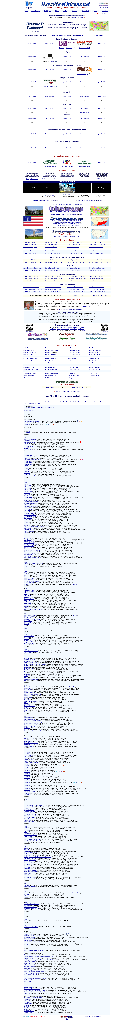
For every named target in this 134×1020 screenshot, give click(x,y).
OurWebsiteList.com (51, 378)
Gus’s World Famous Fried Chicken (34, 609)
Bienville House (28, 422)
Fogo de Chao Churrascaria (31, 581)
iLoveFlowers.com (50, 358)
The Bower (27, 851)
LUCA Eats (27, 674)
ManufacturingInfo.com (29, 373)
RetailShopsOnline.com (95, 363)
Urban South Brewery (30, 886)
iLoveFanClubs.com (51, 369)
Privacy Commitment (63, 329)
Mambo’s (26, 691)
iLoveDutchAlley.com (52, 268)
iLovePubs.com (27, 363)
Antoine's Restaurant (29, 442)
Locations (69, 48)
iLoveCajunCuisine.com (31, 287)
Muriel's (26, 711)
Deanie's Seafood (29, 541)
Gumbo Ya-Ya (28, 603)
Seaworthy (27, 830)
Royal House (27, 820)
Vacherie (26, 893)
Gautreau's (27, 594)
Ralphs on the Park (29, 807)
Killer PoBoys (27, 652)
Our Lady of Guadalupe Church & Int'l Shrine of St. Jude (39, 960)
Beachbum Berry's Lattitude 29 (32, 421)
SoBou (25, 832)
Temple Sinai (27, 968)
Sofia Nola (27, 833)
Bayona (26, 458)
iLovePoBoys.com (95, 289)
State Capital (57, 236)
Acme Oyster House (29, 440)
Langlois (26, 665)
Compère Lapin (28, 518)
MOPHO (26, 703)
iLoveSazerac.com (95, 291)
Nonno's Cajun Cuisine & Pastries (33, 731)
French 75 (26, 584)
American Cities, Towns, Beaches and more (66, 212)
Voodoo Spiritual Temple (30, 975)
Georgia (59, 222)
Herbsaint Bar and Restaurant (32, 619)
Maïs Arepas (27, 689)
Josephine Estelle (29, 642)
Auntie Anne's (27, 449)
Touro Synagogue (28, 970)
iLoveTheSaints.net (77, 387)
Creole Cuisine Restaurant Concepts (34, 526)
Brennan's (26, 465)
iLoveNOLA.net (103, 13)
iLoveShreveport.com (96, 247)
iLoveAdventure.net (28, 367)
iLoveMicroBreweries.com (96, 360)
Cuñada (26, 532)
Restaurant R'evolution (30, 811)
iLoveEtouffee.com (51, 289)
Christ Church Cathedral (30, 955)
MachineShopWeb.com (51, 373)
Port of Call (27, 793)
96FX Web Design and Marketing (33, 997)
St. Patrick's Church (29, 966)
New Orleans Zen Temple (30, 958)
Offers (57, 11)
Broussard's (27, 471)
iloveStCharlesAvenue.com (75, 262)
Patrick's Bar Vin (28, 759)
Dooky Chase (27, 556)
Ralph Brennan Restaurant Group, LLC (34, 805)
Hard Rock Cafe (28, 616)
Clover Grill (27, 510)
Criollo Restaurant (29, 531)
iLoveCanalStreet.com (30, 281)
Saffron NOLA (27, 827)
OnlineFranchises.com (73, 363)
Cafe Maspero (28, 491)
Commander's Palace (30, 515)
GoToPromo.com (94, 378)
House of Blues (28, 621)
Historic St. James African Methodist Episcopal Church (39, 956)
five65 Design (27, 1006)
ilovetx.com (48, 352)
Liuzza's (26, 671)
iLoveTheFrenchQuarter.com (32, 268)
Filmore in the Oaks (29, 578)
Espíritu (26, 565)
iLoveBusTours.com (29, 253)
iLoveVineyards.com (73, 360)
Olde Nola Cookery (29, 738)
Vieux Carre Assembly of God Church (34, 971)
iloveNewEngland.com (51, 354)
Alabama (52, 220)
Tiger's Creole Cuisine (30, 870)
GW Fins (26, 605)
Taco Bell (26, 849)
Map (80, 214)
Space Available (32, 43)
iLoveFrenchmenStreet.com (32, 262)
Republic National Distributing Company (35, 990)
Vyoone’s (26, 897)
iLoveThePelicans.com (52, 387)
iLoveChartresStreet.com (53, 276)
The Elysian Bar (28, 854)
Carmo (25, 500)
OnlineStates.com (61, 327)
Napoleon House (28, 717)
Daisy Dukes (27, 538)
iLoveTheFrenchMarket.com (32, 270)
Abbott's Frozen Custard (30, 439)
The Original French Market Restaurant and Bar (37, 857)
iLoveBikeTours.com (30, 251)
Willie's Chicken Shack (30, 907)
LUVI (25, 680)
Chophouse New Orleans (31, 506)
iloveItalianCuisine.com (96, 287)
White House (54, 214)
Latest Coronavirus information (45, 407)
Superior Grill (27, 838)
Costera (26, 523)
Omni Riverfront (28, 741)
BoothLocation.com (50, 375)
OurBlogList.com (72, 378)
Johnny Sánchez (28, 640)
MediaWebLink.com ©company (76, 327)
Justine (26, 644)
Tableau (26, 848)
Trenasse (26, 874)
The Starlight (27, 865)
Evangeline (27, 566)
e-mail (74, 17)
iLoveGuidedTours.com (52, 253)
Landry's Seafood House (30, 662)
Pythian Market (28, 794)
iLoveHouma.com (51, 242)
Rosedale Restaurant (30, 817)
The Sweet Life (28, 867)
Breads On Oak (28, 464)
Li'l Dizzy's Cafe (28, 668)
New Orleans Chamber (30, 409)
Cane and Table (28, 499)
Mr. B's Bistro (27, 707)
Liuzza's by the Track (30, 670)
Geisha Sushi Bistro (29, 596)
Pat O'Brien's (27, 756)
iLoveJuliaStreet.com (51, 260)
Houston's (26, 624)
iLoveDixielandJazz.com (96, 268)
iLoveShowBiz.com (72, 367)
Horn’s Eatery (27, 622)
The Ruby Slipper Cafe (30, 860)
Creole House (27, 528)
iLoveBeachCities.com (95, 354)
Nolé (25, 729)
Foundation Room (29, 582)
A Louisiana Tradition (49, 86)
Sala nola (26, 829)
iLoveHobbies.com (50, 367)
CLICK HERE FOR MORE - (46, 200)
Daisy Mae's (27, 540)
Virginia (68, 225)
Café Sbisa (27, 494)
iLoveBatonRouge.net (30, 244)
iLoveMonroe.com (95, 242)
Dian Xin (26, 547)
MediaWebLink (29, 331)
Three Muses (27, 868)
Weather (80, 35)
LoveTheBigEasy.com (100, 295)
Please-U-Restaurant (29, 791)
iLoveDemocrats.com (73, 348)
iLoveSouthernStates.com (74, 354)
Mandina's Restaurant (30, 692)
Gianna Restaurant (29, 599)
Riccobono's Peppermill (30, 814)
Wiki (41, 289)
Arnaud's (26, 443)
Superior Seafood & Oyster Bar (32, 839)
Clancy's (26, 507)
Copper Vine (27, 521)
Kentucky (65, 222)
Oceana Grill (27, 737)
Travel (95, 11)
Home (26, 11)
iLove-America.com (50, 348)
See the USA (104, 7)
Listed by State (102, 179)
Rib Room (26, 818)
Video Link (50, 195)
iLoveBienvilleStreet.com (31, 276)
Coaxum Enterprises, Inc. (31, 512)
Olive (25, 740)
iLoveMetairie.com (73, 247)
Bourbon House (28, 462)
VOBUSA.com (93, 373)
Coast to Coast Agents (50, 166)
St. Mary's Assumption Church (32, 965)
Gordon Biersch (28, 600)
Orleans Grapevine (29, 746)
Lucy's (26, 676)
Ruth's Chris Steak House (31, 816)
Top (67, 1019)
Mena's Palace (28, 697)
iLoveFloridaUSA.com (51, 350)
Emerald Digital (28, 1003)
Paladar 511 (27, 752)
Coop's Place (27, 519)
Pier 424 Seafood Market (31, 762)
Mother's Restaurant (29, 706)
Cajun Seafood (28, 496)
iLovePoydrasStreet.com (74, 260)
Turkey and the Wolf (29, 879)
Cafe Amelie (27, 484)
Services (74, 11)
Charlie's (26, 504)
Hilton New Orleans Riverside (32, 935)
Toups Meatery (28, 873)
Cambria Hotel (28, 497)
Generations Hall (28, 597)
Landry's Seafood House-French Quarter (35, 664)
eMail (84, 330)
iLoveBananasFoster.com (31, 289)
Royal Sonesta (28, 993)
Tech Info (53, 329)
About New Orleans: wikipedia (60, 35)
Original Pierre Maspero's (31, 743)
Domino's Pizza (28, 554)
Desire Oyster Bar (29, 546)
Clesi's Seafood (28, 509)
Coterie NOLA (27, 525)
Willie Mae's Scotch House (31, 908)
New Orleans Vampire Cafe (31, 725)
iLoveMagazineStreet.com (53, 262)
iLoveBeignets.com (29, 291)
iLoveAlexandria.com (30, 242)
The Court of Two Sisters (31, 852)
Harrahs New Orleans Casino (32, 989)
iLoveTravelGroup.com (95, 367)
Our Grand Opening (67, 166)
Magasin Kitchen (28, 688)
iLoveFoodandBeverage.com (31, 360)
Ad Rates (81, 329)
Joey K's (26, 639)
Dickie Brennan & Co (30, 549)
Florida (54, 222)
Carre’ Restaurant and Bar (31, 501)
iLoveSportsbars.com (51, 363)
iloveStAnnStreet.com (96, 276)
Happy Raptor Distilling (30, 615)
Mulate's (26, 710)
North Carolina (62, 223)
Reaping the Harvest (29, 961)
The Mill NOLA (28, 855)
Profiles (65, 11)
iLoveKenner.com (51, 244)
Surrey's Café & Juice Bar (31, 841)
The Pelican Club (28, 858)
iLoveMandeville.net (73, 244)
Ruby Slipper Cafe (29, 821)
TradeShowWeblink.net (29, 375)
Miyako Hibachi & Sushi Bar (32, 701)
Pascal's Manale (28, 755)
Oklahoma (70, 223)
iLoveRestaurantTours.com (75, 253)
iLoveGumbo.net (50, 291)
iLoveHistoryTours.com (74, 251)
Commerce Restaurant (30, 516)
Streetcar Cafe (28, 836)
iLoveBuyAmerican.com (30, 358)
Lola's (25, 673)
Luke (25, 677)
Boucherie (26, 470)
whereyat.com (28, 412)
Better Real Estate (84, 112)
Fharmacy (26, 576)
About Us (105, 11)
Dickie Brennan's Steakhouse (32, 550)
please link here (86, 306)
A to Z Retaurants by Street (31, 403)
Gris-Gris (26, 606)
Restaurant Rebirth (29, 813)
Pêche (25, 761)
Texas (63, 225)
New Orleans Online (29, 410)
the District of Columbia (75, 220)
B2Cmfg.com (71, 373)
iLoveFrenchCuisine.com (75, 287)
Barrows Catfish (28, 456)
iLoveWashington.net (29, 354)
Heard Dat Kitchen (29, 618)
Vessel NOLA (27, 895)
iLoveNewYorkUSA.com (30, 352)
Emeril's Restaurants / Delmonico (33, 563)
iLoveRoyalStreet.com (74, 281)
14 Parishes (27, 432)
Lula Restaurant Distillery (31, 679)
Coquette (26, 522)
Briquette (26, 468)
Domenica (26, 552)
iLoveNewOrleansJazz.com (97, 270)
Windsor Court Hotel (29, 946)
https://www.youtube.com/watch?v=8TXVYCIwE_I (67, 204)
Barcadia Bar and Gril (30, 455)
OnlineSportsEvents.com (30, 369)
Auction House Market (30, 446)
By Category (47, 11)
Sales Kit (87, 1016)
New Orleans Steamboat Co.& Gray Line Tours (37, 992)
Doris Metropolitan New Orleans (33, 557)
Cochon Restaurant (29, 513)
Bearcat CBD (27, 461)
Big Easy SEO (28, 1000)
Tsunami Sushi (28, 876)
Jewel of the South (29, 636)
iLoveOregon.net (93, 352)
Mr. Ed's (26, 709)
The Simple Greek (29, 864)
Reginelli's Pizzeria (29, 810)
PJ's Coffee (27, 424)
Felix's (25, 572)
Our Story (62, 48)
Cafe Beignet (27, 485)
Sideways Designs (29, 1012)
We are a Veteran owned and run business (70, 309)
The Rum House (28, 861)
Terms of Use (73, 329)
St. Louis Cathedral (29, 963)
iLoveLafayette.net (51, 247)
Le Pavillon (27, 943)
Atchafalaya (27, 445)
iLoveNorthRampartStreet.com (76, 278)
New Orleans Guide (84, 48)
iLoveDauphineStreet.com (53, 278)
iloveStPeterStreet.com (96, 281)
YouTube (74, 35)
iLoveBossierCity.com (30, 247)
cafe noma (27, 493)
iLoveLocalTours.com (74, 270)
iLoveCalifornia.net (28, 350)
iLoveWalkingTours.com (96, 251)
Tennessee (58, 225)
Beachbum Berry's (82, 74)
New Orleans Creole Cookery (32, 720)
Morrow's (26, 704)
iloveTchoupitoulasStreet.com (98, 260)
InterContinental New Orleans (32, 941)
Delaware (65, 220)
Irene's (25, 630)
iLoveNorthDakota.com (73, 352)
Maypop (26, 695)
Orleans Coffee (28, 744)
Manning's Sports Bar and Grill (32, 694)
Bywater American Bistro (31, 476)
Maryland (77, 222)
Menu (75, 615)
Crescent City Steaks (30, 529)
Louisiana (71, 222)
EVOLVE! (26, 1005)
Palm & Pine (27, 754)
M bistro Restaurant (29, 687)
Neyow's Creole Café (29, 726)
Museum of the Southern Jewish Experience (36, 978)
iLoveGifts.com (71, 358)
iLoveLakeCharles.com (74, 242)
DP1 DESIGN (27, 1002)
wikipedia (69, 214)
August (26, 448)
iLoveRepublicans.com (95, 348)
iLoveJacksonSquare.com (53, 270)
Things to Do (85, 11)
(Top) (29, 431)
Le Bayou (26, 658)
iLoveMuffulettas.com (74, 291)
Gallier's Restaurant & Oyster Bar (33, 593)
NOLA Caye (27, 728)
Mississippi (54, 223)
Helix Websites (28, 1008)
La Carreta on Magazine (30, 659)
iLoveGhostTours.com (52, 251)
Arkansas (58, 220)
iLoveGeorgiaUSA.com (73, 350)
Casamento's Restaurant (31, 503)
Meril (25, 698)
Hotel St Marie (76, 893)
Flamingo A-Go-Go (29, 579)
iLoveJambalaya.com (73, 289)
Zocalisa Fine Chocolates (31, 927)
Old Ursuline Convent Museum (32, 980)
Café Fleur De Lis (29, 490)
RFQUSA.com (27, 378)
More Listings (27, 981)
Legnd (25, 1009)
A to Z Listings (35, 11)
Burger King (27, 473)
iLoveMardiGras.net (73, 268)
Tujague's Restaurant (30, 877)
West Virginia (74, 225)
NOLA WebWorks (29, 1011)
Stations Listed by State (49, 179)
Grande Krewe (28, 987)
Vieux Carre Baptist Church (31, 973)
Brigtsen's (26, 467)
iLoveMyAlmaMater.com (74, 369)
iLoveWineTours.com (96, 253)
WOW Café (27, 910)
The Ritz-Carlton (70, 687)
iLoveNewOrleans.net (96, 244)
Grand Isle (27, 607)
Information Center (84, 166)
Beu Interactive (28, 999)
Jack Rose (27, 637)
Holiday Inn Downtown (30, 937)
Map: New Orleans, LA (99, 35)
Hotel (52, 61)
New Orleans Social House (31, 723)
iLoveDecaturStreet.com (52, 281)
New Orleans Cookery (30, 719)
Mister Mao (27, 700)
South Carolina (77, 223)
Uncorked (26, 885)
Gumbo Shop (27, 602)
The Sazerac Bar (28, 863)
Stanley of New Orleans (30, 835)
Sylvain (26, 842)
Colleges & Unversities (32, 179)
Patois (25, 758)
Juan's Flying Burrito (29, 643)
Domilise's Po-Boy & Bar (31, 553)
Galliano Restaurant (29, 591)
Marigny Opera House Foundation (33, 950)
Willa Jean (27, 905)
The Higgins (27, 944)
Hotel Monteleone (29, 938)
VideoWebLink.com (94, 369)
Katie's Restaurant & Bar (31, 651)
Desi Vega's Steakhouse (30, 544)
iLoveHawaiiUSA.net (95, 350)
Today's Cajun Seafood (30, 871)
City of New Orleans (29, 407)
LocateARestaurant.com (52, 360)
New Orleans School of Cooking (33, 722)
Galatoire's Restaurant (30, 590)
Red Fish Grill (27, 808)
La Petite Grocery (29, 661)
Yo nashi (26, 921)
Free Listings (80, 17)
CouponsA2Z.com (94, 358)
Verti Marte (27, 894)
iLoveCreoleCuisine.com (53, 287)
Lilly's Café (27, 667)
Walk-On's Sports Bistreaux (31, 904)
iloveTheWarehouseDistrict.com (98, 262)
